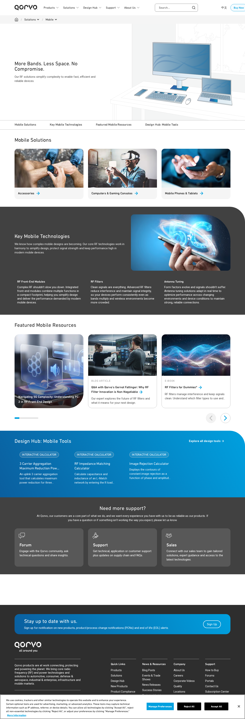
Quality (178, 686)
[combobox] (176, 8)
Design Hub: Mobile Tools (161, 124)
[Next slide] (225, 418)
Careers (178, 675)
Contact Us (211, 686)
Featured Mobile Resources (113, 124)
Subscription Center (217, 691)
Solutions (30, 19)
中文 (224, 7)
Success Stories (152, 690)
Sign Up (212, 624)
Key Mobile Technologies (66, 124)
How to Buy (212, 670)
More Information (16, 715)
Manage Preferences (160, 706)
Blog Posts (148, 670)
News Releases (151, 684)
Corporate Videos (184, 680)
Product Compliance (123, 691)
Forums (209, 675)
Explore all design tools (204, 441)
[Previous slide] (211, 418)
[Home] (16, 19)
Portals (209, 680)
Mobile (50, 19)
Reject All (189, 706)
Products (116, 670)
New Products (119, 686)
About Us (179, 670)
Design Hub (117, 680)
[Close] (239, 706)
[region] (122, 706)
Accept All (216, 706)
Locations (179, 691)
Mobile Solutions (25, 124)
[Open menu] (38, 19)
